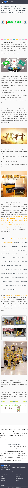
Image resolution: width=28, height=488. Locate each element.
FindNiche (3, 480)
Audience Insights (19, 478)
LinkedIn (23, 429)
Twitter (2, 429)
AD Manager (17, 476)
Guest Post (3, 485)
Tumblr (10, 429)
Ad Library (17, 480)
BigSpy (2, 476)
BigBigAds (3, 478)
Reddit (6, 429)
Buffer (18, 429)
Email (15, 429)
